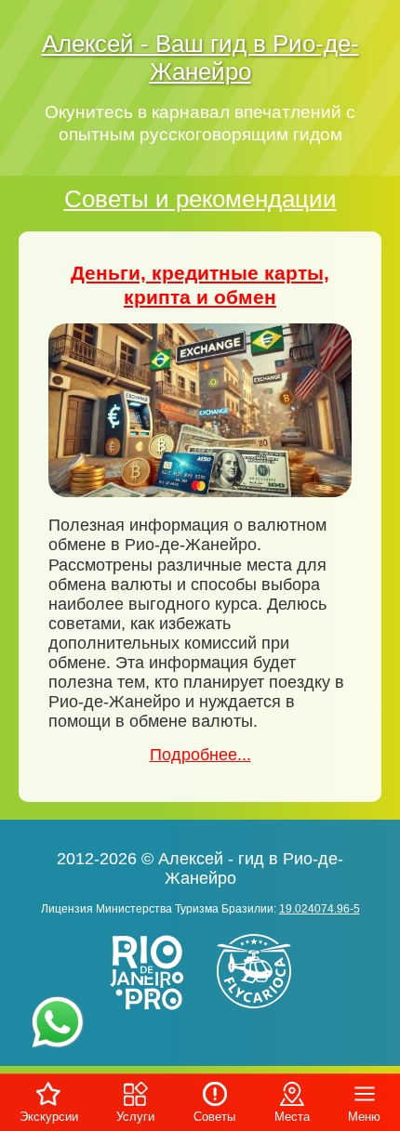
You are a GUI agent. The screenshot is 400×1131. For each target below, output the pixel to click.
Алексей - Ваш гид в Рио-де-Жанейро (200, 58)
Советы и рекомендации (200, 199)
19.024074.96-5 (319, 908)
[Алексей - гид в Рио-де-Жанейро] (149, 1012)
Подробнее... (200, 754)
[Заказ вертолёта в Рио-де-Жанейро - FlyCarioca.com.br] (261, 1012)
